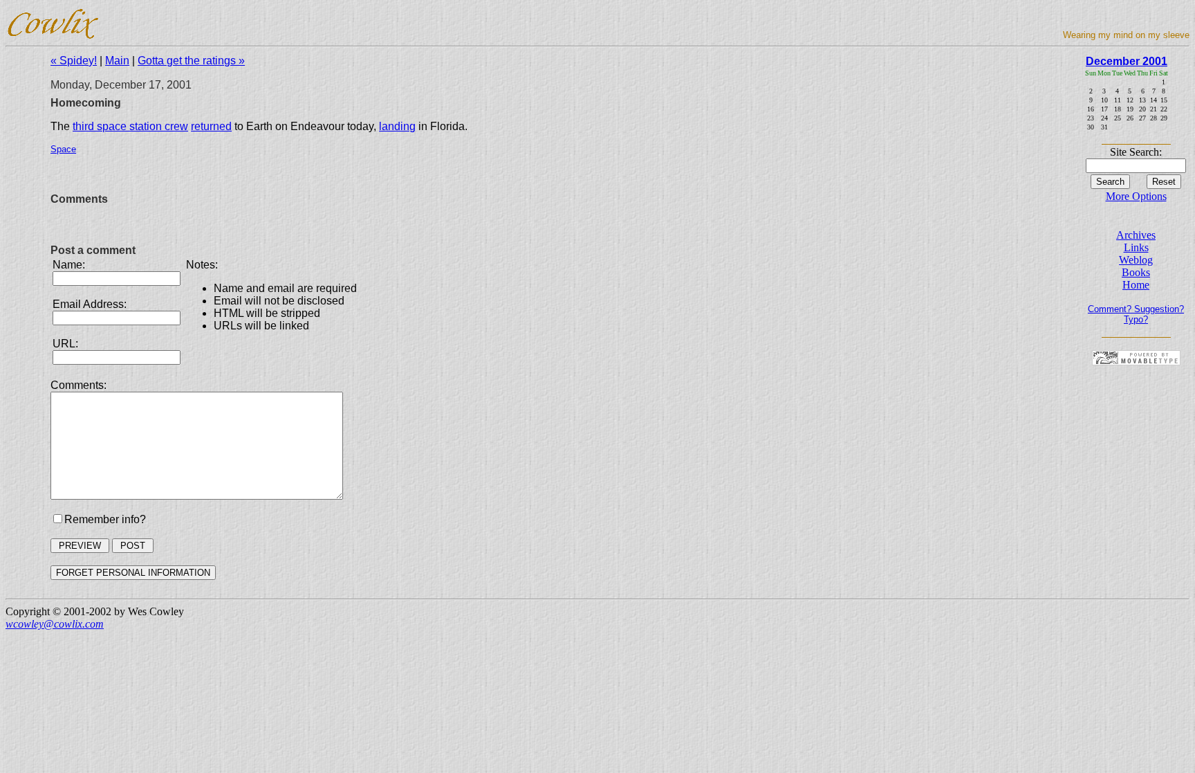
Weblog (1136, 260)
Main (117, 60)
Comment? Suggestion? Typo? (1136, 314)
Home (1135, 285)
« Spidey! (73, 60)
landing (397, 126)
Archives (1136, 235)
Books (1136, 272)
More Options (1136, 196)
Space (63, 149)
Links (1136, 247)
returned (211, 126)
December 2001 (1126, 61)
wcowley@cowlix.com (55, 624)
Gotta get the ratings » (191, 60)
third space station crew (130, 126)
